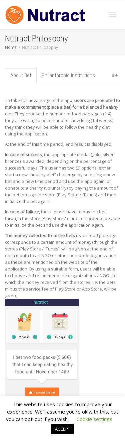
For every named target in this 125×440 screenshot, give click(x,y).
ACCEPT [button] (62, 429)
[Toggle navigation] (112, 14)
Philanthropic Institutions (68, 75)
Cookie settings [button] (94, 419)
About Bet (20, 75)
